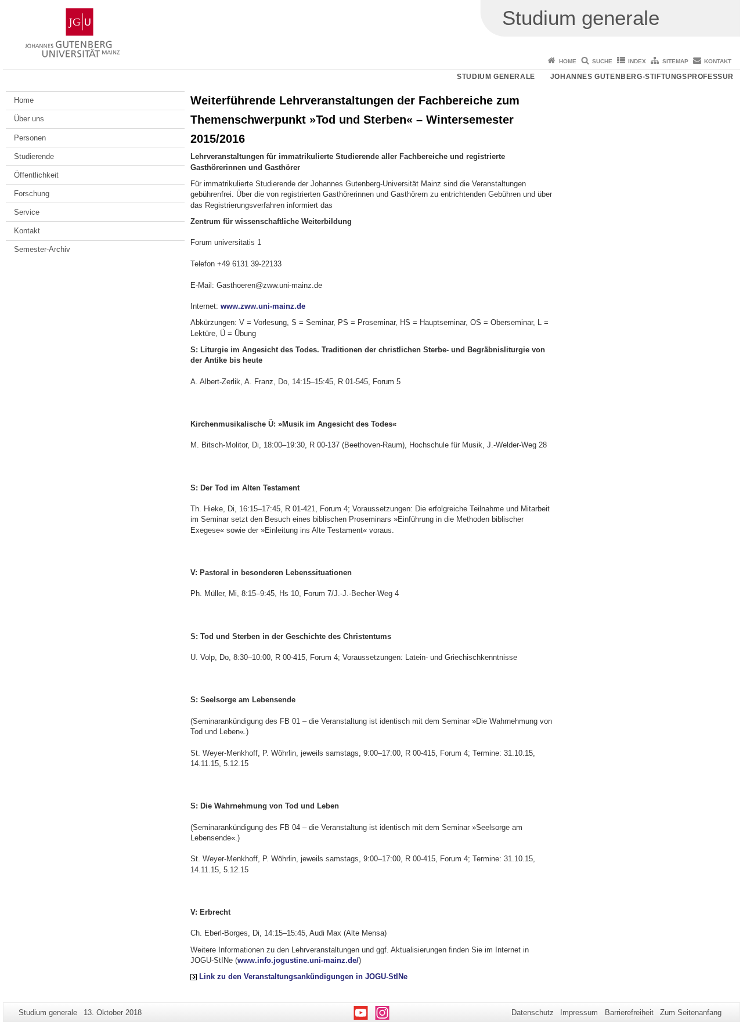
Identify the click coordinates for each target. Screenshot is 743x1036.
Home (567, 61)
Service (26, 212)
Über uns (29, 118)
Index (637, 61)
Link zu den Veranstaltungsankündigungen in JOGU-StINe (303, 976)
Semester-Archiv (42, 249)
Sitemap (675, 61)
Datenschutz (532, 1012)
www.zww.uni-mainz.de (263, 306)
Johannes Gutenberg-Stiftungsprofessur (642, 77)
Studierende (34, 156)
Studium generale (496, 77)
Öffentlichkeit (36, 175)
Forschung (31, 193)
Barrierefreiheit (629, 1012)
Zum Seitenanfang (691, 1012)
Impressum (579, 1012)
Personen (30, 137)
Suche (602, 61)
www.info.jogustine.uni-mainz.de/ (298, 960)
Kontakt (717, 61)
